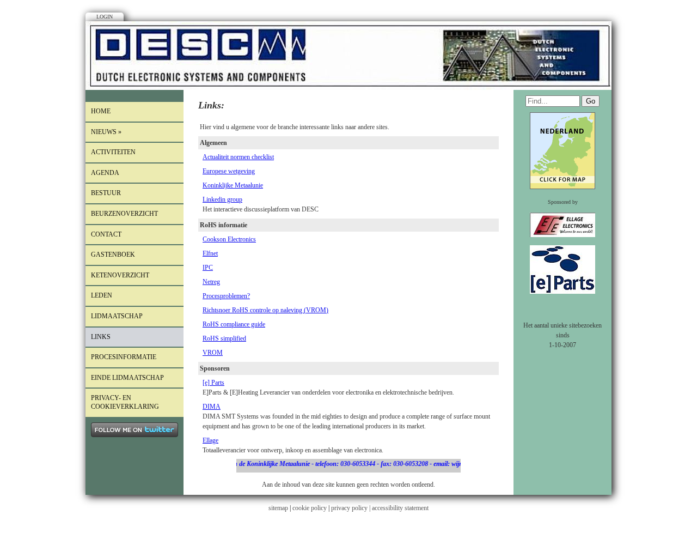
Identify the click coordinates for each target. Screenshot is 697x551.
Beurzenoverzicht (124, 213)
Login (104, 17)
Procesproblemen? (226, 296)
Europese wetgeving (229, 171)
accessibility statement (400, 508)
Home (101, 111)
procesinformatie (123, 357)
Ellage (210, 440)
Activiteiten (113, 152)
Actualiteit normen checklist (238, 157)
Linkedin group (222, 199)
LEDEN (101, 295)
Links (101, 337)
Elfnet (210, 253)
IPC (208, 267)
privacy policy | (351, 508)
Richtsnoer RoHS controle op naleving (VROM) (265, 310)
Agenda (105, 173)
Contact (106, 234)
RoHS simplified (224, 338)
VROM (213, 352)
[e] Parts (213, 382)
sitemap (278, 508)
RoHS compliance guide (234, 324)
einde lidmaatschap (127, 378)
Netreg (211, 282)
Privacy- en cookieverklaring (125, 402)
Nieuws (106, 132)
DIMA (212, 406)
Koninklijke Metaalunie (233, 185)
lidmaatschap (117, 316)
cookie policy (309, 508)
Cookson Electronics (229, 239)
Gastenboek (113, 254)
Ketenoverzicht (120, 275)
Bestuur (106, 193)
